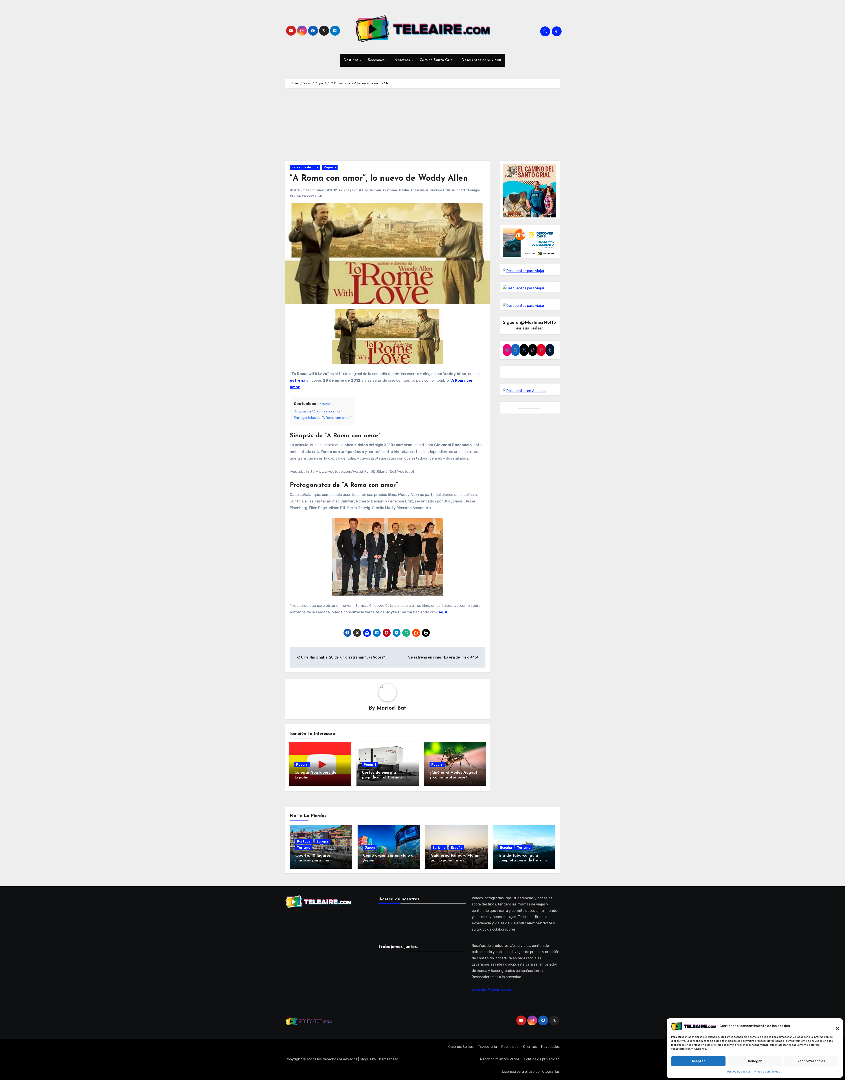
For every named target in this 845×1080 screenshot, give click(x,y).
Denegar (755, 1061)
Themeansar (387, 1059)
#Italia (404, 190)
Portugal (304, 841)
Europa (322, 841)
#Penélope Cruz (438, 190)
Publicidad (510, 1047)
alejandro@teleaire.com (491, 990)
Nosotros (402, 60)
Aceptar (698, 1061)
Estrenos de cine (305, 167)
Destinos (352, 60)
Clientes (530, 1047)
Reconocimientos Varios (500, 1059)
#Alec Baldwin (370, 190)
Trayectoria (487, 1047)
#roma (295, 196)
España (457, 848)
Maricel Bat (391, 708)
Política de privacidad (766, 1071)
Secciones (377, 60)
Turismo (303, 848)
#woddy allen (312, 196)
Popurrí (330, 167)
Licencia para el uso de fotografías (531, 1071)
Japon (370, 848)
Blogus (365, 1059)
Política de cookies (739, 1071)
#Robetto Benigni (466, 190)
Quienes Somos (461, 1047)
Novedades (550, 1047)
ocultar (325, 404)
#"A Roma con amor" (309, 190)
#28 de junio (348, 190)
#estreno (389, 190)
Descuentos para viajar (481, 60)
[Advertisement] (422, 125)
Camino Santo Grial (437, 60)
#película (417, 190)
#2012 (332, 190)
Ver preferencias (811, 1061)
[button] (835, 1026)
